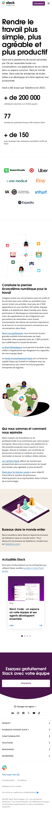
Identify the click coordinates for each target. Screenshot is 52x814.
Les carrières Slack (10, 461)
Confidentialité (8, 780)
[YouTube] (34, 713)
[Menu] (48, 3)
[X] (29, 713)
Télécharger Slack (9, 774)
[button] (22, 636)
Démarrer (39, 4)
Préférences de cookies (11, 786)
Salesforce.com (12, 544)
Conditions (22, 780)
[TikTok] (39, 713)
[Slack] (8, 3)
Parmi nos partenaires (12, 333)
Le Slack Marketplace (12, 347)
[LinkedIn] (13, 713)
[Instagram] (18, 713)
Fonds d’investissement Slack (18, 358)
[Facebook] (23, 713)
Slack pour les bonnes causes (16, 472)
